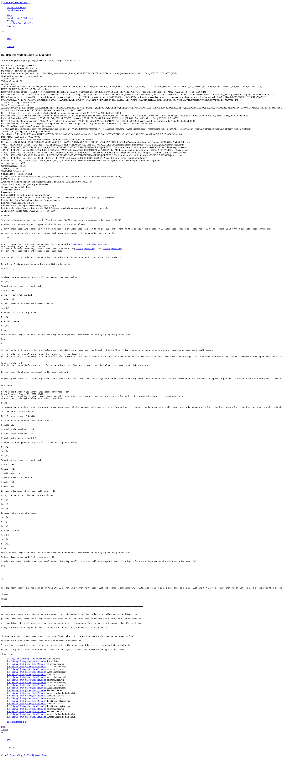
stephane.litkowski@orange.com (90, 244)
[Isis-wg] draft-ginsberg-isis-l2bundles (24, 658)
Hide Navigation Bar (16, 722)
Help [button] (9, 15)
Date (9, 38)
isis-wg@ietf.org (85, 249)
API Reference (28, 18)
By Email (28, 755)
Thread (10, 46)
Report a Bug (16, 755)
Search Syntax (13, 18)
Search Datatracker (16, 10)
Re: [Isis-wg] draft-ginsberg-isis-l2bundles (26, 661)
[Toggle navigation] (28, 3)
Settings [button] (10, 20)
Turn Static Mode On (23, 23)
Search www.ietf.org (16, 7)
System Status (40, 755)
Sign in (10, 26)
